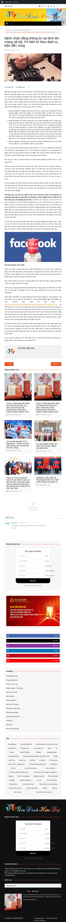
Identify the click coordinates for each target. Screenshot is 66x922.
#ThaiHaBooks (12, 744)
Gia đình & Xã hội (11, 692)
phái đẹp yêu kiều (38, 776)
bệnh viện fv (12, 748)
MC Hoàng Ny (53, 760)
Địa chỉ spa (17, 792)
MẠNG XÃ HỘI (41, 868)
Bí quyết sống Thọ (11, 680)
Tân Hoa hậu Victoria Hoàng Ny (48, 784)
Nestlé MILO (53, 764)
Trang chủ (9, 720)
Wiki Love (9, 724)
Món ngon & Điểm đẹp (13, 708)
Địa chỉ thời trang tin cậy (44, 792)
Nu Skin (13, 768)
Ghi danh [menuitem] (15, 2)
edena (49, 748)
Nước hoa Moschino (31, 768)
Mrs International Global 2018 (37, 764)
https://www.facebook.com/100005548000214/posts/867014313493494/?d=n (30, 304)
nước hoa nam (50, 768)
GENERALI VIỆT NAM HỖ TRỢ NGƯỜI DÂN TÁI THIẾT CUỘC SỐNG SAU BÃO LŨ (47, 480)
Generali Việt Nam (25, 752)
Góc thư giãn (10, 696)
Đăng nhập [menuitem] (8, 2)
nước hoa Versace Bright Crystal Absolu (45, 772)
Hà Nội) (55, 756)
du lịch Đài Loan (38, 748)
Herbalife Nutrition (52, 752)
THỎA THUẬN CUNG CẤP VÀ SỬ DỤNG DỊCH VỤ (21, 868)
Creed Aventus (25, 748)
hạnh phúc (12, 760)
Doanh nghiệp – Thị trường (14, 688)
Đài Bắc (45, 788)
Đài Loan (54, 788)
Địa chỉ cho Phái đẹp (12, 728)
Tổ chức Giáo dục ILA (15, 788)
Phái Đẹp (14, 523)
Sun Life (39, 780)
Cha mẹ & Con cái (11, 684)
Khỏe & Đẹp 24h (11, 700)
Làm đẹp (32, 760)
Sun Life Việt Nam (52, 780)
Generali (11, 752)
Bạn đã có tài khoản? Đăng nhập (33, 585)
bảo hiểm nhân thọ (26, 744)
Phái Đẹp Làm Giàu (12, 712)
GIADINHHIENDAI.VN (53, 868)
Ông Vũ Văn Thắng (32, 788)
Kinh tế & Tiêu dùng (12, 704)
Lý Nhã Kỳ (42, 760)
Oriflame (10, 776)
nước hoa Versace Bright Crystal (18, 772)
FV (56, 748)
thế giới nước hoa (28, 784)
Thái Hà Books (13, 784)
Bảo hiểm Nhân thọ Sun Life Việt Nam (47, 744)
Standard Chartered (25, 780)
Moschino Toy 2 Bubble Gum (17, 764)
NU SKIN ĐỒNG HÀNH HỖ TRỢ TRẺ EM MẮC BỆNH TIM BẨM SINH (46, 446)
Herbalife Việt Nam (13, 756)
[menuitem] (2, 2)
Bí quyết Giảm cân (11, 676)
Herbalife (38, 752)
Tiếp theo (55, 364)
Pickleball (11, 780)
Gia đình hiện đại (10, 50)
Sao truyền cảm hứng (12, 716)
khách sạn (22, 760)
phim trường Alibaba (23, 776)
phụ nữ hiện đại (53, 776)
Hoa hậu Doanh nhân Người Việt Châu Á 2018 (36, 756)
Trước (10, 364)
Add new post (8, 6)
